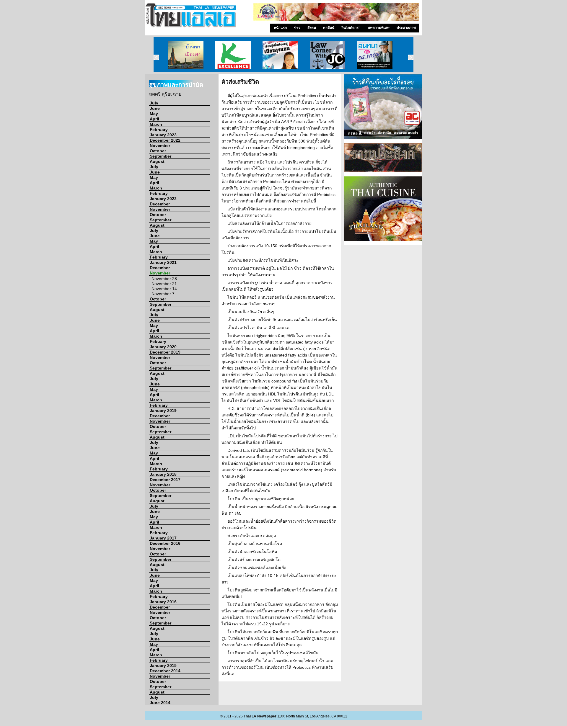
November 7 (163, 293)
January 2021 (163, 262)
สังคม (311, 28)
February (159, 129)
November (160, 145)
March (156, 124)
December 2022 (165, 140)
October (158, 150)
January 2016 (163, 601)
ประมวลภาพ (406, 28)
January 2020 (163, 346)
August (157, 161)
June (155, 108)
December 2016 (165, 543)
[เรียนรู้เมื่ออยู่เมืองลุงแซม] (280, 54)
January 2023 (163, 135)
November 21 (164, 283)
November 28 (164, 278)
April (154, 119)
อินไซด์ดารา (351, 28)
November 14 (164, 288)
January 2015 (163, 665)
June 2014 (160, 702)
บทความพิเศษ (379, 28)
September (160, 156)
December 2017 (165, 479)
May (154, 113)
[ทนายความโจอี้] (327, 54)
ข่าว (297, 28)
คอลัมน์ (328, 28)
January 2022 (163, 198)
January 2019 (163, 410)
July (154, 103)
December (160, 204)
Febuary (158, 341)
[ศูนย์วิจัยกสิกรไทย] (233, 54)
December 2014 (165, 670)
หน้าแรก (280, 28)
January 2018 (163, 474)
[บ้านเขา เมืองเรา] (185, 54)
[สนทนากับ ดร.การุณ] (374, 54)
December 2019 (165, 352)
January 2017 (163, 538)
